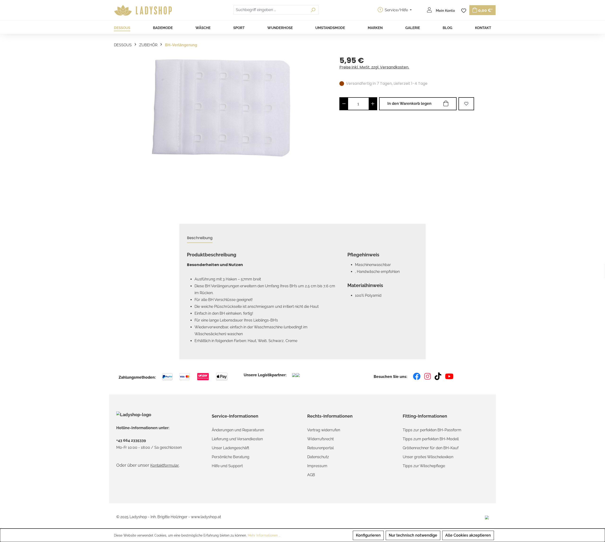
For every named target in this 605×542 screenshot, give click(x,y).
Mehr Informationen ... (264, 535)
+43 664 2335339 (131, 440)
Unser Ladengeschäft (230, 448)
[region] (222, 134)
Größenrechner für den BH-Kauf (430, 448)
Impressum (317, 466)
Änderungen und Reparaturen (238, 430)
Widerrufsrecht (320, 439)
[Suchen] (313, 10)
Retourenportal (320, 448)
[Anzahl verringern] (344, 104)
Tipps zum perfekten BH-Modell (431, 439)
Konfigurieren (368, 535)
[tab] (199, 238)
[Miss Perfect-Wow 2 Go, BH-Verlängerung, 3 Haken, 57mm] (222, 107)
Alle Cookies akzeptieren (468, 535)
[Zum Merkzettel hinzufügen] (466, 103)
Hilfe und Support (227, 466)
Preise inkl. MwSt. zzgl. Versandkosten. (374, 67)
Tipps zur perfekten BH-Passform (432, 430)
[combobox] (270, 10)
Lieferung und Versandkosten (237, 439)
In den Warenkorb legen (409, 103)
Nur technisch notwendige (413, 535)
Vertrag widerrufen (323, 430)
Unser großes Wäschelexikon (428, 457)
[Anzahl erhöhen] (373, 104)
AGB (311, 475)
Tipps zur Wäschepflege (424, 466)
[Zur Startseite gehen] (143, 10)
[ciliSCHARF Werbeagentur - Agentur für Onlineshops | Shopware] (487, 517)
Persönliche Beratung (230, 457)
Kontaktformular (164, 465)
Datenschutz (318, 457)
